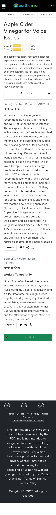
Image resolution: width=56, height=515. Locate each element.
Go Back (29, 337)
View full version (36, 420)
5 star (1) (8, 46)
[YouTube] (24, 405)
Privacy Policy (32, 413)
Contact (16, 420)
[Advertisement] (28, 371)
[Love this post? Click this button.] (21, 325)
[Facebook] (7, 405)
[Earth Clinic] (26, 5)
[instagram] (41, 405)
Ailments (10, 14)
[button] (6, 5)
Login (24, 420)
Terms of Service (16, 413)
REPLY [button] (11, 248)
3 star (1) (8, 49)
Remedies (29, 14)
